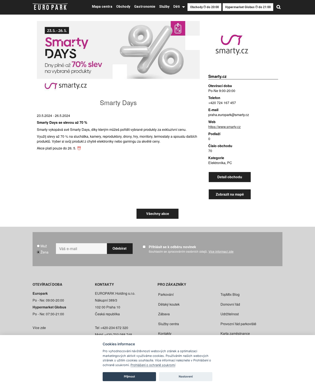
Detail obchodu (229, 176)
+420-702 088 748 (118, 334)
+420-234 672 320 (114, 327)
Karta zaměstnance (235, 333)
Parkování (166, 294)
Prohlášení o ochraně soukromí (152, 365)
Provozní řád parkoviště (238, 323)
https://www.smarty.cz (224, 126)
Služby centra (168, 323)
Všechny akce (157, 213)
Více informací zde (221, 251)
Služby (164, 7)
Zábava (164, 313)
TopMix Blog (230, 294)
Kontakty (164, 333)
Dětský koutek (169, 304)
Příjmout (129, 376)
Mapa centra (102, 7)
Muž (43, 245)
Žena (44, 252)
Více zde (39, 327)
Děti (176, 7)
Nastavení (186, 376)
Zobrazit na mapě (230, 194)
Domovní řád (230, 304)
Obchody (123, 7)
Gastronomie (144, 7)
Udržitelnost (229, 313)
